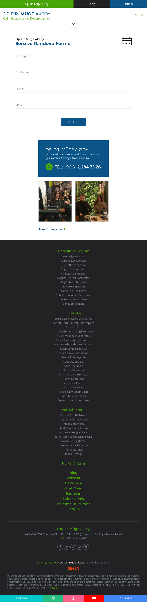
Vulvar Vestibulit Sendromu (73, 335)
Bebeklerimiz (73, 499)
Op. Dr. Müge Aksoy (36, 4)
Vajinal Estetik (73, 410)
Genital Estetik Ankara (73, 415)
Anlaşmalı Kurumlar (73, 504)
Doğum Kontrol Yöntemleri (73, 278)
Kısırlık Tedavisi (73, 387)
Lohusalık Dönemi (73, 303)
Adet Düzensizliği (73, 361)
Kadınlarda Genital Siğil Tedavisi (73, 331)
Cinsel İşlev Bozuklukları (73, 391)
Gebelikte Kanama (73, 265)
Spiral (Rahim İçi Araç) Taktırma (73, 318)
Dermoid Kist (73, 327)
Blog (92, 4)
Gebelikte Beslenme (73, 290)
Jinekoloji (74, 313)
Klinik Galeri (73, 488)
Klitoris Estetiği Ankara (73, 432)
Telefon (19, 88)
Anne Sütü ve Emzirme (73, 299)
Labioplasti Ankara (73, 423)
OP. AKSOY (26, 15)
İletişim (129, 4)
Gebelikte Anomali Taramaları (73, 295)
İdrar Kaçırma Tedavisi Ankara (73, 436)
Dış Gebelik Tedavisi (73, 282)
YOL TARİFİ (125, 598)
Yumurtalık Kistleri (74, 383)
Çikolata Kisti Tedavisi (73, 348)
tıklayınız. (54, 587)
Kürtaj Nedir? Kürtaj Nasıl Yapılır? (73, 323)
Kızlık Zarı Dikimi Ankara (73, 428)
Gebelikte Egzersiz (73, 286)
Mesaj (19, 105)
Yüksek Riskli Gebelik (73, 273)
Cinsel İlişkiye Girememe (73, 353)
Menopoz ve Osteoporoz (73, 400)
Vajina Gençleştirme (73, 441)
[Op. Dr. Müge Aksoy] (60, 547)
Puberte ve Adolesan (74, 396)
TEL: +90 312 (77, 167)
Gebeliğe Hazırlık (73, 256)
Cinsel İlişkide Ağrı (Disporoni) (73, 340)
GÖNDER (73, 122)
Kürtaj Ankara (73, 463)
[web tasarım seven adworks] (73, 569)
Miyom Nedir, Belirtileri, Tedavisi (74, 344)
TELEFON (21, 598)
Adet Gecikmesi (73, 366)
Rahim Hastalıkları (73, 378)
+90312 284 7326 (76, 537)
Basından (73, 494)
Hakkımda (73, 483)
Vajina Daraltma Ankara (74, 419)
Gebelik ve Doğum (73, 251)
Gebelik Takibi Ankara (74, 260)
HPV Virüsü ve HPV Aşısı (74, 374)
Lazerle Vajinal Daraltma (73, 445)
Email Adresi (22, 72)
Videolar (73, 478)
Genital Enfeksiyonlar (73, 357)
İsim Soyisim (22, 56)
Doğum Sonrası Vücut (74, 269)
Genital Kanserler (73, 370)
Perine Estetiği (74, 449)
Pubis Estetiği (73, 454)
